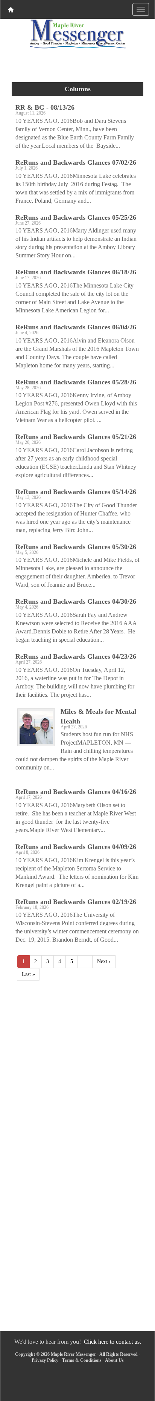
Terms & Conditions (82, 1360)
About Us (114, 1360)
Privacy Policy (45, 1360)
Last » (28, 974)
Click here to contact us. (112, 1341)
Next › (104, 961)
